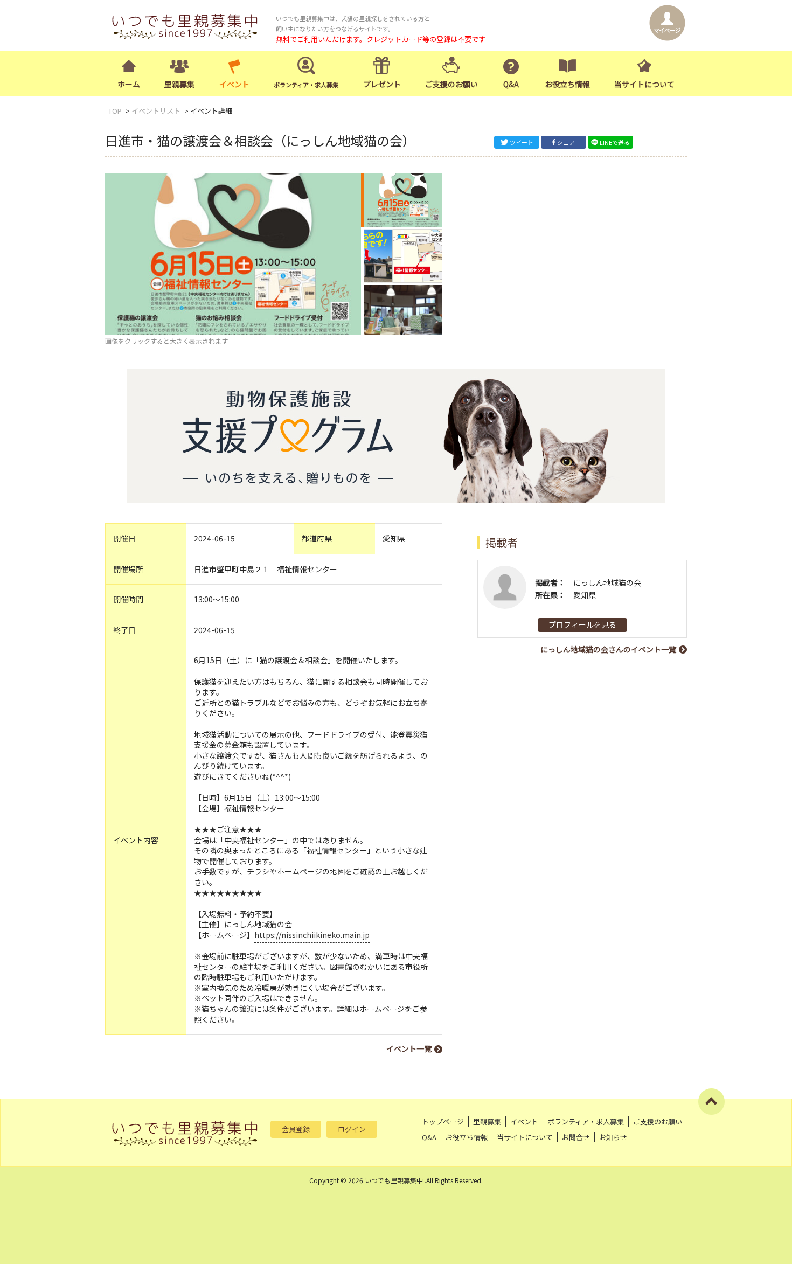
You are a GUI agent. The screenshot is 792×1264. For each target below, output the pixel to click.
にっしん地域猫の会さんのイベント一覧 (608, 649)
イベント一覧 (409, 1048)
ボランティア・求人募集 (585, 1121)
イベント (234, 84)
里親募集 (179, 84)
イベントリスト (155, 111)
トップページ (443, 1121)
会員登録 (296, 1129)
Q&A (511, 84)
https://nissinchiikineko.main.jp (312, 934)
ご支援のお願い (451, 84)
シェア (566, 142)
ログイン (352, 1129)
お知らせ (613, 1137)
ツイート (521, 142)
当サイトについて (644, 84)
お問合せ (576, 1137)
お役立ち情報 (567, 84)
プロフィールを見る (582, 624)
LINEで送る (615, 142)
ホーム (128, 84)
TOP (115, 111)
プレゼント (382, 84)
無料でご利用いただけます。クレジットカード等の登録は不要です (380, 39)
